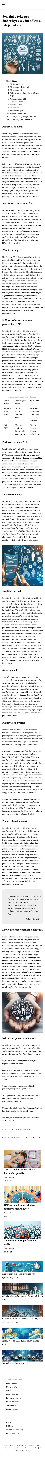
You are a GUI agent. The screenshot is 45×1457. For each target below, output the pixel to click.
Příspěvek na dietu (16, 84)
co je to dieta (7, 176)
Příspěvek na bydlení (17, 111)
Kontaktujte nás (25, 1129)
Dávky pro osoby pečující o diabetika (23, 117)
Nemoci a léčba (38, 1138)
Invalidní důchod (16, 105)
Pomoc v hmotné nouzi (18, 114)
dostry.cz (5, 4)
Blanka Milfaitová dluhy (22, 757)
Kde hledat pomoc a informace (21, 120)
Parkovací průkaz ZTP (18, 99)
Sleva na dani (15, 108)
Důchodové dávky (16, 102)
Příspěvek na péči (16, 90)
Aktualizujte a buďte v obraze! (15, 1363)
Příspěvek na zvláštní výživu (20, 87)
